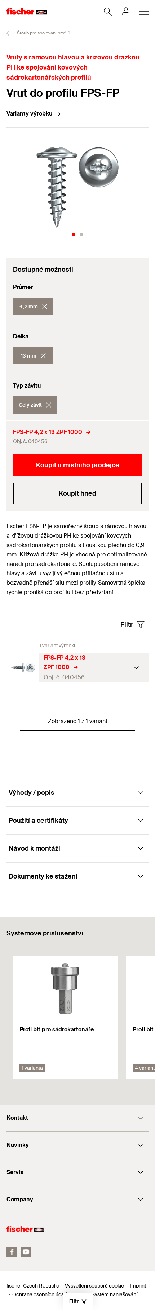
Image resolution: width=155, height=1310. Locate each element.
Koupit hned (77, 493)
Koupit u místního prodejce (77, 465)
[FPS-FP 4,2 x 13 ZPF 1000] (23, 667)
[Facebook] (11, 1252)
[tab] (73, 234)
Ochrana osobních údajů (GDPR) (49, 1294)
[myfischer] (126, 11)
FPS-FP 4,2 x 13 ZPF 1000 (47, 432)
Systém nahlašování (114, 1294)
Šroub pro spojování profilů (43, 33)
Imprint (138, 1285)
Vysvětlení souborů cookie (94, 1285)
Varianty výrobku (29, 113)
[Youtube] (26, 1252)
